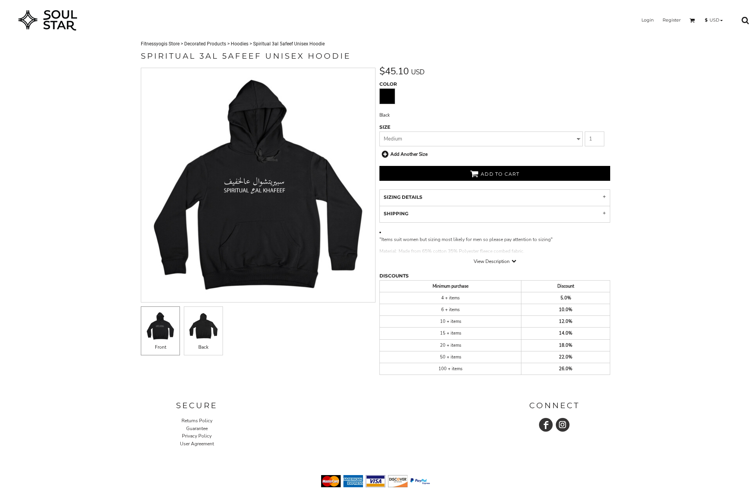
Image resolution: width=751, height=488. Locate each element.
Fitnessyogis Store (160, 44)
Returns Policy (196, 421)
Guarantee (197, 428)
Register (672, 20)
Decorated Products (205, 44)
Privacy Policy (197, 436)
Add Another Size (409, 154)
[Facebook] (546, 425)
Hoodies (239, 44)
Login (647, 20)
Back (203, 347)
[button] (692, 20)
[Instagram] (563, 425)
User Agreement (197, 444)
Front (160, 347)
